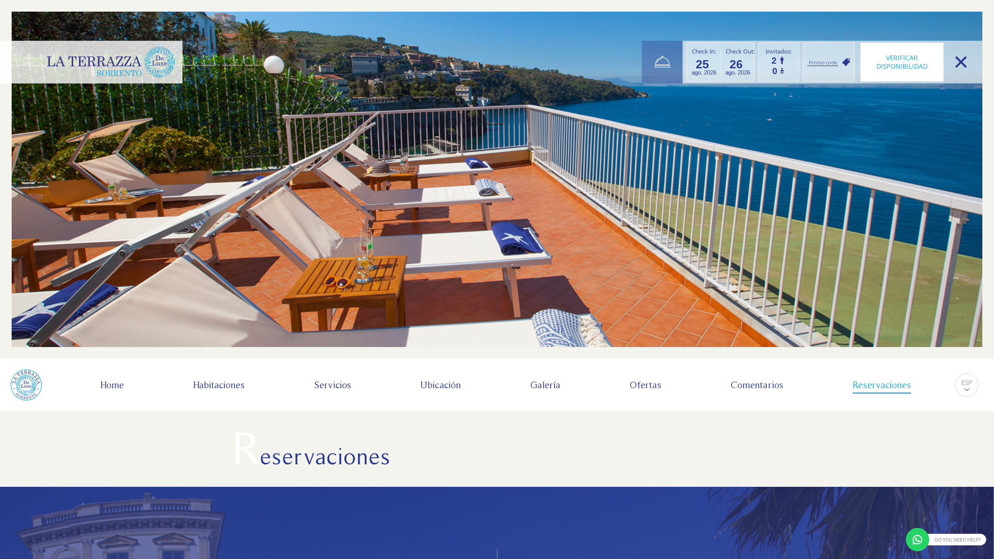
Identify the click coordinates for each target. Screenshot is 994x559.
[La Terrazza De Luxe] (111, 62)
